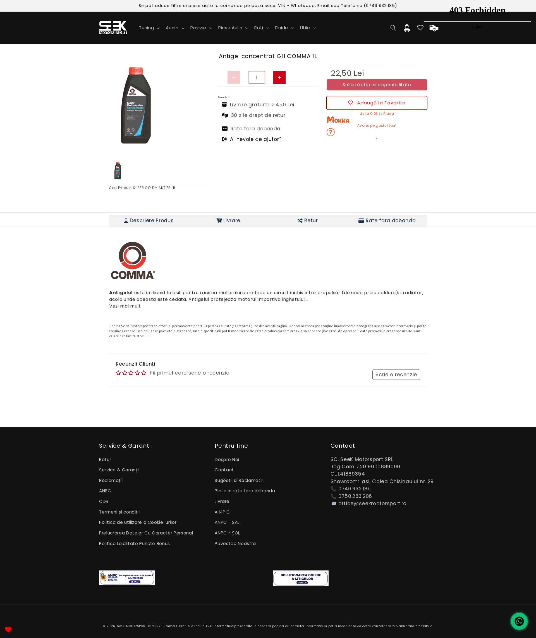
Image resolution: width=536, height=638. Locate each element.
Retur (105, 459)
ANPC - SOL (227, 533)
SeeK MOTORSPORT (132, 626)
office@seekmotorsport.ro (372, 503)
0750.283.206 (355, 496)
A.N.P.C (222, 512)
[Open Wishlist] (8, 629)
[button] (148, 27)
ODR (104, 501)
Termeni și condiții (119, 512)
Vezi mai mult (125, 306)
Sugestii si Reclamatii (239, 480)
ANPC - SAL (227, 522)
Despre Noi (227, 459)
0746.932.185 (354, 488)
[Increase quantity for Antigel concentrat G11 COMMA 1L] (279, 77)
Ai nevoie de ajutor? (256, 139)
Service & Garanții (119, 470)
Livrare (222, 501)
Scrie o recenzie (396, 374)
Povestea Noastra (235, 543)
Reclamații (111, 480)
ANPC (105, 491)
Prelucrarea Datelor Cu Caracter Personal (146, 533)
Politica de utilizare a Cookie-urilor (137, 522)
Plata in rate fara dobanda (245, 491)
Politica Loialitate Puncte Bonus (134, 543)
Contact (224, 470)
